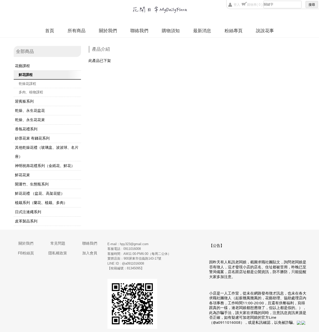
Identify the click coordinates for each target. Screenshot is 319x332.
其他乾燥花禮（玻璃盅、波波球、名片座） (47, 152)
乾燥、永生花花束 (30, 120)
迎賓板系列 (24, 101)
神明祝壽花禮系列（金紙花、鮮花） (45, 166)
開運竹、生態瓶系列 (32, 184)
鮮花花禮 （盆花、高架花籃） (40, 193)
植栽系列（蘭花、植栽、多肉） (41, 202)
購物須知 (171, 30)
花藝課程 (22, 66)
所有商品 (76, 30)
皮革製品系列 (26, 221)
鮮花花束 (22, 175)
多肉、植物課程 (31, 92)
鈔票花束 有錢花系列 (32, 138)
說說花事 (265, 30)
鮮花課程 (26, 75)
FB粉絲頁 (26, 253)
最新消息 (202, 30)
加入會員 (89, 253)
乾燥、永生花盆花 (30, 110)
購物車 (254, 4)
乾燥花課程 (27, 84)
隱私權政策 (57, 253)
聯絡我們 (139, 30)
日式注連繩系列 (28, 212)
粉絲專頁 (233, 30)
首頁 (49, 30)
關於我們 (108, 30)
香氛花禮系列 (26, 129)
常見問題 (57, 243)
